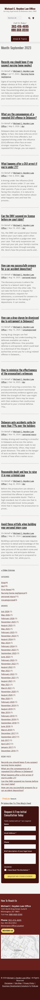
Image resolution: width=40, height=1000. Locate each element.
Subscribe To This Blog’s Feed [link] (17, 803)
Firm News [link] (6, 589)
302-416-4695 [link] (20, 26)
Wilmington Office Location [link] (12, 925)
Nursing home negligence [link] (13, 593)
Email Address (10, 833)
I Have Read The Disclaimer (18, 870)
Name (6, 824)
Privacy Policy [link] (28, 983)
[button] (20, 39)
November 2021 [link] (8, 677)
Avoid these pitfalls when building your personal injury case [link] (18, 525)
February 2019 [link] (7, 716)
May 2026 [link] (5, 615)
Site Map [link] (18, 983)
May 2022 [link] (5, 670)
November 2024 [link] (8, 636)
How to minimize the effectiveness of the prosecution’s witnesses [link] (19, 371)
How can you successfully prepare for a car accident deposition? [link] (18, 267)
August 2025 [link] (6, 625)
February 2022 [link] (7, 674)
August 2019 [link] (6, 709)
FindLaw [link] (35, 986)
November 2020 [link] (8, 691)
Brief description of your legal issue (18, 851)
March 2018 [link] (6, 730)
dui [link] (22, 126)
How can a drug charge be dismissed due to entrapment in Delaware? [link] (20, 319)
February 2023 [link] (7, 660)
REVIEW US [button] (7, 930)
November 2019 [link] (8, 705)
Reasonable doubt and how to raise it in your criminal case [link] (19, 473)
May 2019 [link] (5, 712)
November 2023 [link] (8, 649)
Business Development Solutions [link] (15, 986)
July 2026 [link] (5, 611)
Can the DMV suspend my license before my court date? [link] (18, 217)
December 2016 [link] (8, 750)
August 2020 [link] (6, 695)
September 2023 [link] (8, 653)
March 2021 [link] (6, 688)
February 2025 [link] (7, 632)
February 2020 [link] (7, 702)
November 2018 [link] (8, 719)
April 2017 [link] (5, 743)
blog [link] (3, 582)
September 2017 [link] (8, 737)
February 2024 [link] (7, 646)
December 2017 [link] (8, 733)
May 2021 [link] (5, 684)
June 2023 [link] (5, 656)
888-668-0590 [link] (20, 30)
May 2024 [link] (5, 643)
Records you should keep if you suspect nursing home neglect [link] (17, 63)
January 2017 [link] (7, 747)
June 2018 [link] (5, 726)
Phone (6, 842)
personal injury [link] (29, 277)
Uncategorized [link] (29, 330)
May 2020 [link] (5, 698)
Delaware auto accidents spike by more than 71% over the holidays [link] (18, 424)
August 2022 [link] (6, 667)
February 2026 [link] (7, 618)
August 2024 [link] (6, 639)
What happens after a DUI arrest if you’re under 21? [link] (19, 165)
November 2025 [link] (8, 622)
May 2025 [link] (5, 629)
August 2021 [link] (6, 681)
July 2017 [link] (5, 740)
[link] (20, 8)
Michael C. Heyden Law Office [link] (18, 978)
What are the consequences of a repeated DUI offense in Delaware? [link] (19, 116)
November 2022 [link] (8, 663)
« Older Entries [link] (8, 570)
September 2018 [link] (8, 723)
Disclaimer (8, 867)
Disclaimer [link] (8, 983)
